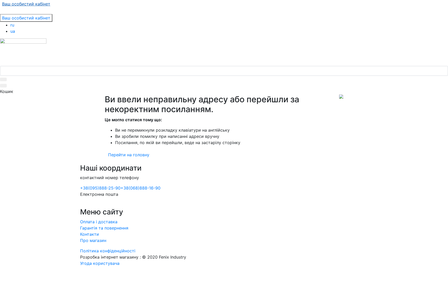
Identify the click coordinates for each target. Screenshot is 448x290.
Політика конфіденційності (107, 250)
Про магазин (93, 240)
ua (12, 31)
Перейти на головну (128, 154)
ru (12, 25)
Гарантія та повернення (104, 228)
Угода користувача (100, 263)
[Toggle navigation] (3, 12)
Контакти (89, 234)
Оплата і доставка (98, 221)
